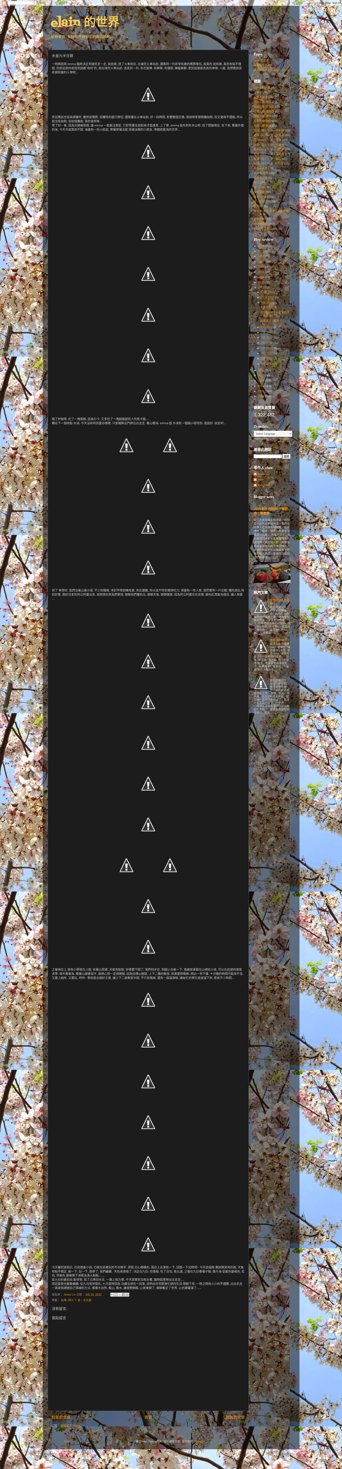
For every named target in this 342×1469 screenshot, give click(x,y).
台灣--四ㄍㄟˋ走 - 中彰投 (269, 130)
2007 (261, 391)
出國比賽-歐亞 (262, 120)
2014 (261, 277)
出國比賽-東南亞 (264, 111)
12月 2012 (268, 292)
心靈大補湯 (261, 97)
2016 (261, 266)
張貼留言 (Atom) (71, 1425)
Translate (283, 438)
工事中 (258, 92)
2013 (261, 282)
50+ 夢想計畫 (262, 87)
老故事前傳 (261, 177)
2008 (261, 386)
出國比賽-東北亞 (264, 106)
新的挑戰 (259, 219)
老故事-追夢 (261, 173)
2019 (261, 251)
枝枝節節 (259, 192)
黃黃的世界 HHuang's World (271, 70)
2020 (261, 245)
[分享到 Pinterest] (127, 1295)
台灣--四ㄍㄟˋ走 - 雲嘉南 (269, 154)
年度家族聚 (261, 168)
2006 (261, 396)
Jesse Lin (264, 473)
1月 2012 (267, 363)
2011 (261, 370)
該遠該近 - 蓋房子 (271, 320)
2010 (261, 375)
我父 (256, 182)
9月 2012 (267, 302)
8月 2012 (267, 327)
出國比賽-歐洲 (262, 125)
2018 (261, 256)
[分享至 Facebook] (123, 1295)
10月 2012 (268, 297)
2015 (261, 271)
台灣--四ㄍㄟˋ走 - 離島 (267, 158)
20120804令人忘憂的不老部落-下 (275, 314)
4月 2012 (267, 348)
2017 (261, 261)
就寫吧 (258, 206)
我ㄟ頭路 (259, 187)
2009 (261, 380)
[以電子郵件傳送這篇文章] (112, 1295)
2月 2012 (267, 358)
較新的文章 (61, 1417)
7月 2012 (267, 332)
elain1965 (264, 485)
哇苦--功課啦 (262, 196)
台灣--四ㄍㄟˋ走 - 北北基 (76, 1300)
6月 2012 (267, 337)
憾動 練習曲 (277, 640)
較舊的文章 (235, 1417)
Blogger (200, 1441)
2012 (261, 287)
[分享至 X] (120, 1295)
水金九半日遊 (268, 307)
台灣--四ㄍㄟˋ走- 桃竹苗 (268, 163)
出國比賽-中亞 (262, 101)
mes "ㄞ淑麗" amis (265, 228)
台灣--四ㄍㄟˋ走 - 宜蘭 (267, 139)
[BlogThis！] (116, 1295)
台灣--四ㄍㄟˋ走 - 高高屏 (269, 149)
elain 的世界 (85, 23)
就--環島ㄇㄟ (262, 201)
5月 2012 (267, 342)
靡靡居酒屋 (261, 223)
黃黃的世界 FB (263, 65)
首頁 (148, 1417)
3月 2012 (267, 353)
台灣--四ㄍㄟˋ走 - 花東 (267, 144)
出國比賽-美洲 (262, 116)
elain (261, 479)
